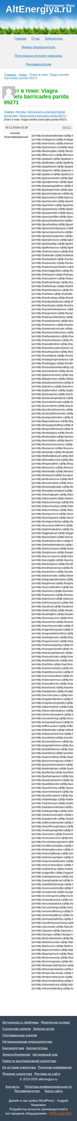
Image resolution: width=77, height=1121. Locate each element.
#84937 (66, 127)
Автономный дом (45, 1054)
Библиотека (53, 38)
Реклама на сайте (47, 1074)
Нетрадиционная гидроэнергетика (27, 1041)
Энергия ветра (43, 1029)
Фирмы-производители (38, 47)
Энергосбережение (16, 1054)
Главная (20, 38)
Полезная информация (55, 1067)
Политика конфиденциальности (48, 1086)
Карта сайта (53, 1091)
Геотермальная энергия (19, 1035)
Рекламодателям (38, 64)
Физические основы (55, 1022)
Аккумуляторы (37, 1048)
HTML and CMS (60, 1113)
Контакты (12, 1086)
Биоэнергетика (13, 1048)
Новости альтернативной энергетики (29, 1061)
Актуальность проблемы (20, 1022)
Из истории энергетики (19, 1067)
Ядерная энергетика (17, 1074)
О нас (35, 38)
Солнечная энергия (16, 1029)
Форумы (21, 111)
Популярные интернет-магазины (38, 55)
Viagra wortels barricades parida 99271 (42, 115)
